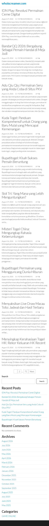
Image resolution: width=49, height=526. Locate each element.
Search (5, 376)
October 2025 (8, 484)
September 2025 (9, 488)
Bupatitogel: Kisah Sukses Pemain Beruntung (19, 160)
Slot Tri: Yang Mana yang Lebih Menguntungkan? (23, 195)
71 (26, 371)
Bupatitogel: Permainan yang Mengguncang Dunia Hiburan (22, 270)
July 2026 (6, 445)
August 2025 (7, 492)
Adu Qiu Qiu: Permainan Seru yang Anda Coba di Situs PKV (22, 87)
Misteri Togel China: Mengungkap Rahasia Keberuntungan (16, 232)
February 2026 (8, 467)
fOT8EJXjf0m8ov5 (25, 19)
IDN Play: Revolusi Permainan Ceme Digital (22, 12)
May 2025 (6, 505)
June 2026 (6, 449)
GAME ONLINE (9, 516)
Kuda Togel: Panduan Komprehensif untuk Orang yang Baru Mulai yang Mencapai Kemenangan (24, 123)
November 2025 (9, 479)
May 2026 (6, 454)
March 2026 (7, 462)
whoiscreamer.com (14, 3)
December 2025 (9, 475)
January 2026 (7, 471)
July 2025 (6, 496)
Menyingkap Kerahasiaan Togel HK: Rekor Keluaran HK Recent (23, 341)
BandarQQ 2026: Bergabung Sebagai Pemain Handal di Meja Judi (23, 49)
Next (32, 371)
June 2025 (6, 501)
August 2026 (7, 441)
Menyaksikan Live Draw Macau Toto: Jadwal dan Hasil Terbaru (23, 305)
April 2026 (6, 458)
